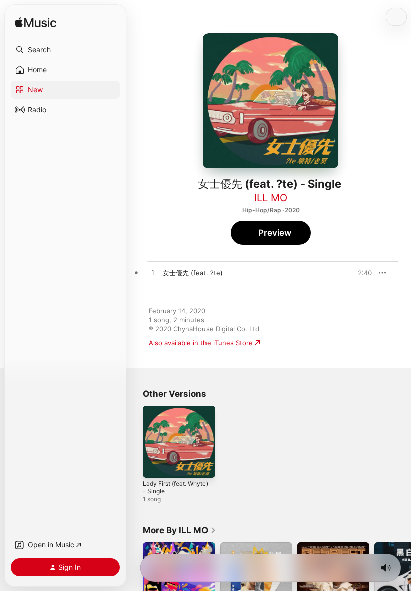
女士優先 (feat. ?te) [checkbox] (193, 273)
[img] (35, 23)
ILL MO (270, 198)
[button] (65, 49)
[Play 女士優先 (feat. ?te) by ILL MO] (153, 272)
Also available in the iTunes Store (201, 343)
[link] (179, 530)
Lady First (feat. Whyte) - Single (175, 487)
